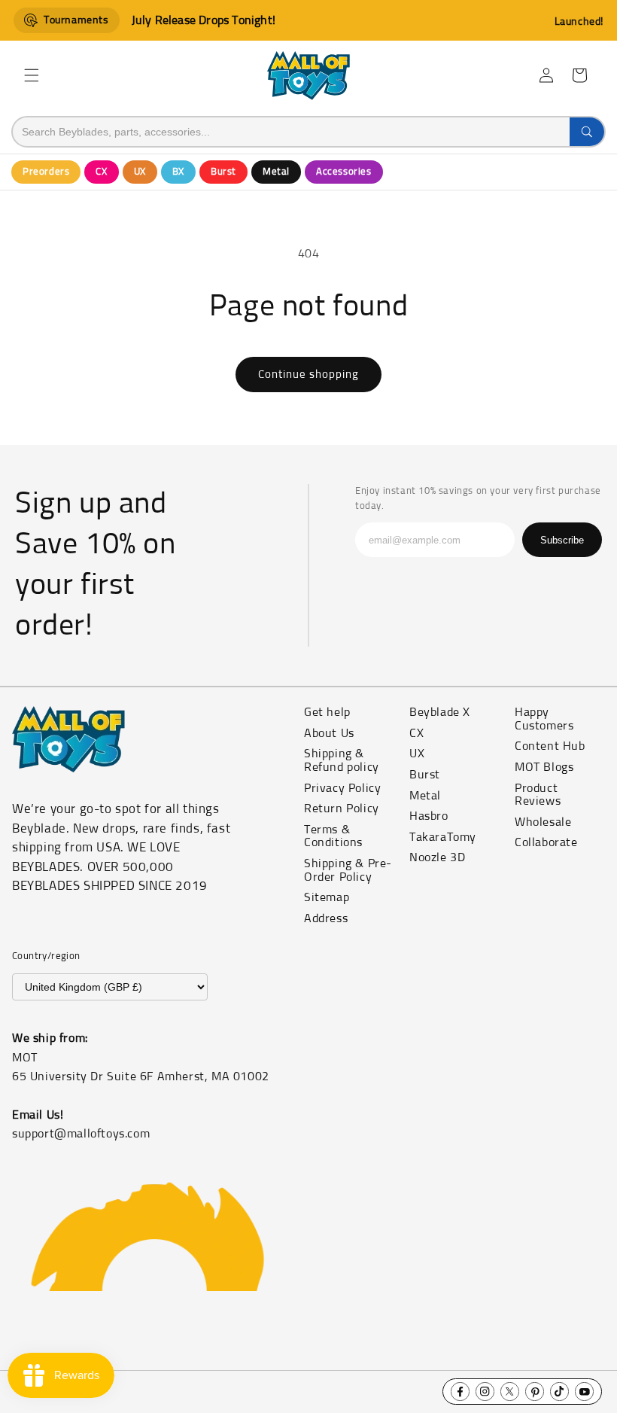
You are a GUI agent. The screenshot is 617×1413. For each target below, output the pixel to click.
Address (326, 918)
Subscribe (562, 540)
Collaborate (546, 842)
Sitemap (326, 897)
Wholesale (543, 822)
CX (101, 172)
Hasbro (428, 816)
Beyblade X (439, 712)
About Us (329, 733)
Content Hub (550, 746)
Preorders (46, 172)
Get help (327, 712)
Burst (223, 172)
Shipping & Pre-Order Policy (348, 870)
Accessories (344, 172)
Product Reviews (538, 795)
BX (178, 172)
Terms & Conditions (333, 836)
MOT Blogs (544, 767)
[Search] (587, 131)
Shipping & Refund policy (341, 760)
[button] (31, 75)
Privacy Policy (342, 788)
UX (140, 172)
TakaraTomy (442, 837)
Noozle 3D (437, 857)
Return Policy (341, 808)
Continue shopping (308, 374)
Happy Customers (544, 719)
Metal (276, 172)
